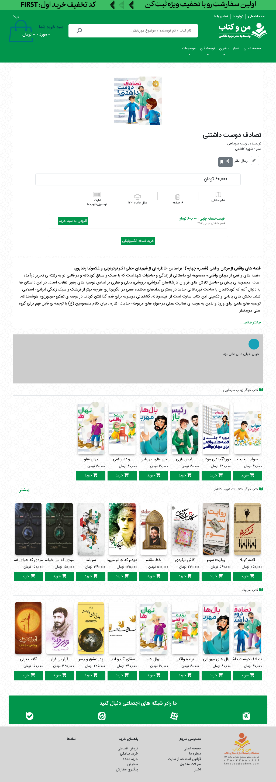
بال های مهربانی (153, 459)
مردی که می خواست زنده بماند (49, 560)
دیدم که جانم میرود (121, 560)
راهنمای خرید (128, 739)
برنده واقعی (122, 459)
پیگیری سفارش (127, 770)
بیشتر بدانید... (250, 323)
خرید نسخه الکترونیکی (138, 241)
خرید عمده (130, 759)
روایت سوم (216, 560)
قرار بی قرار (59, 659)
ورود (16, 16)
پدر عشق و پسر (91, 659)
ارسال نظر (242, 161)
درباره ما (238, 16)
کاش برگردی (185, 560)
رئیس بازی (185, 459)
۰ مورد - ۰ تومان (36, 34)
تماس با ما (221, 16)
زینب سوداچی (237, 144)
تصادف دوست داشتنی (244, 659)
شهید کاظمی (244, 149)
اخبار (236, 48)
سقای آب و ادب (122, 659)
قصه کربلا (247, 560)
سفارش (132, 764)
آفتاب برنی (28, 659)
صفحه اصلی (256, 16)
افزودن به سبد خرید (73, 221)
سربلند (91, 560)
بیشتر (24, 490)
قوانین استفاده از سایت (184, 759)
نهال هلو (91, 459)
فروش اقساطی (128, 749)
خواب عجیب (247, 459)
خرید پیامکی (129, 754)
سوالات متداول (190, 764)
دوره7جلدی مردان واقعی (211, 459)
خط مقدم (153, 560)
